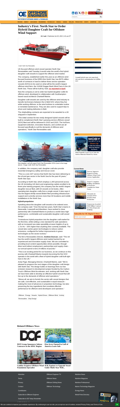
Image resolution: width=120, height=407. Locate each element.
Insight (77, 59)
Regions (20, 21)
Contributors (22, 390)
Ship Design (32, 298)
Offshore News (51, 378)
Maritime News (80, 374)
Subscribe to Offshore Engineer (28, 394)
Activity (61, 295)
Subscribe (91, 13)
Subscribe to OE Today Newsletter (29, 398)
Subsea (65, 21)
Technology (51, 21)
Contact (20, 386)
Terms (20, 378)
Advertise (93, 21)
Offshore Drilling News (54, 382)
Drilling (71, 21)
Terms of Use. (98, 404)
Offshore (21, 295)
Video (76, 134)
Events (86, 21)
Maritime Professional (82, 382)
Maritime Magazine (81, 378)
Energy (26, 21)
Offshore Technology (53, 386)
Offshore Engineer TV (54, 374)
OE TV (100, 21)
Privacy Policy (85, 404)
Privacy (20, 382)
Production (78, 21)
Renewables (22, 298)
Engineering (42, 21)
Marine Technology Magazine (85, 386)
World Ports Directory (82, 394)
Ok (117, 404)
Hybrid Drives (42, 295)
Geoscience (33, 21)
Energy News (79, 390)
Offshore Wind (53, 295)
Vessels (58, 21)
